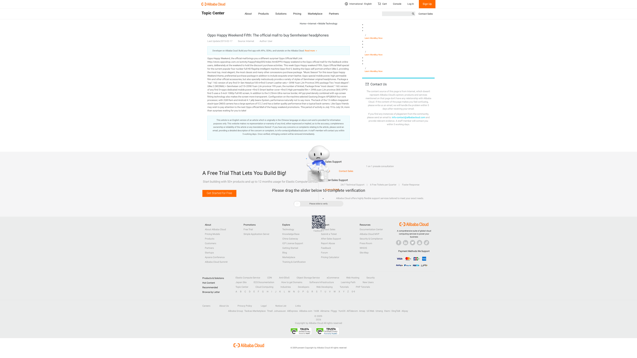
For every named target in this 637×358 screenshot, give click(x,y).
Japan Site (241, 282)
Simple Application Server (256, 234)
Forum (324, 252)
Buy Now (379, 38)
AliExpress (292, 311)
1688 (316, 311)
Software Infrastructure (321, 282)
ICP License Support (292, 243)
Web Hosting (352, 277)
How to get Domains (291, 282)
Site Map (364, 252)
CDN (269, 277)
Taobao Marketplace (255, 311)
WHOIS (363, 248)
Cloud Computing (264, 287)
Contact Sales (426, 13)
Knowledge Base (290, 234)
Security (370, 277)
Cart (384, 3)
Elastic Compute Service (248, 277)
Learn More (370, 38)
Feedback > (319, 231)
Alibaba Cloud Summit (216, 262)
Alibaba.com (305, 311)
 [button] (297, 204)
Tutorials (344, 287)
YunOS (341, 311)
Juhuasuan (280, 311)
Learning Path (348, 282)
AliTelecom (352, 311)
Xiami (387, 311)
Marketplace (315, 13)
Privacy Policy (245, 305)
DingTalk (395, 311)
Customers (210, 243)
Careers (206, 305)
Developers (303, 287)
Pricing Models (212, 234)
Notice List (280, 305)
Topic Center (242, 287)
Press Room (366, 243)
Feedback (326, 248)
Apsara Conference (215, 257)
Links (298, 305)
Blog (284, 252)
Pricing (297, 13)
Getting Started (290, 248)
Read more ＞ (311, 50)
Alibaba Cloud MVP (369, 234)
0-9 (353, 291)
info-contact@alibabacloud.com (408, 117)
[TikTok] (426, 242)
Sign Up (427, 3)
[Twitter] (412, 242)
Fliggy (334, 311)
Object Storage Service (308, 277)
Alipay (405, 311)
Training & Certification (294, 262)
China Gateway (290, 238)
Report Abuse (328, 243)
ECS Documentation (264, 282)
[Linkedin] (405, 242)
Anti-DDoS (284, 277)
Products (263, 13)
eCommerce (333, 277)
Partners (334, 13)
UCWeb (370, 311)
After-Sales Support (331, 238)
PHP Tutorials (363, 287)
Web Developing (324, 287)
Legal (263, 305)
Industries (286, 287)
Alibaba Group (235, 311)
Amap (362, 311)
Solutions (280, 13)
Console (397, 3)
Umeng (379, 311)
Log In (410, 3)
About (248, 13)
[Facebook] (398, 242)
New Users (368, 282)
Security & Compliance (371, 238)
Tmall (270, 311)
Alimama (325, 311)
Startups (209, 252)
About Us (224, 305)
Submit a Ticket (329, 234)
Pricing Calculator (330, 257)
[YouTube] (419, 242)
